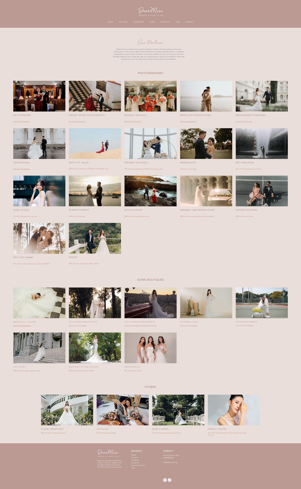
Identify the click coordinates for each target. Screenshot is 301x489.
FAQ (133, 468)
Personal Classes (138, 465)
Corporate (135, 463)
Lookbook (135, 460)
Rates (133, 455)
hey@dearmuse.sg (170, 462)
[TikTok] (169, 480)
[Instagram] (165, 480)
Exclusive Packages (78, 326)
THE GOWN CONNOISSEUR (140, 322)
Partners (134, 457)
